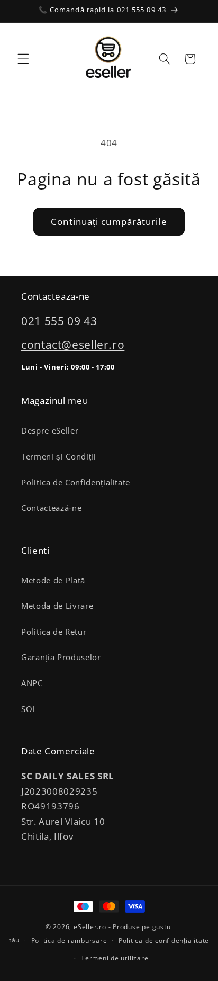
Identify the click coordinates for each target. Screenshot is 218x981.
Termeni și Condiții (58, 456)
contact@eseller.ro (72, 344)
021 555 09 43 (59, 320)
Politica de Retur (53, 631)
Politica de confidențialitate (164, 940)
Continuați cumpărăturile (109, 221)
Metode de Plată (53, 580)
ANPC (32, 683)
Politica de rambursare (69, 940)
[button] (23, 58)
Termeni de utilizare (114, 957)
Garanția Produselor (61, 657)
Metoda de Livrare (57, 605)
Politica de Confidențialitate (75, 482)
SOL (29, 709)
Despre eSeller (49, 430)
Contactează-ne (51, 508)
